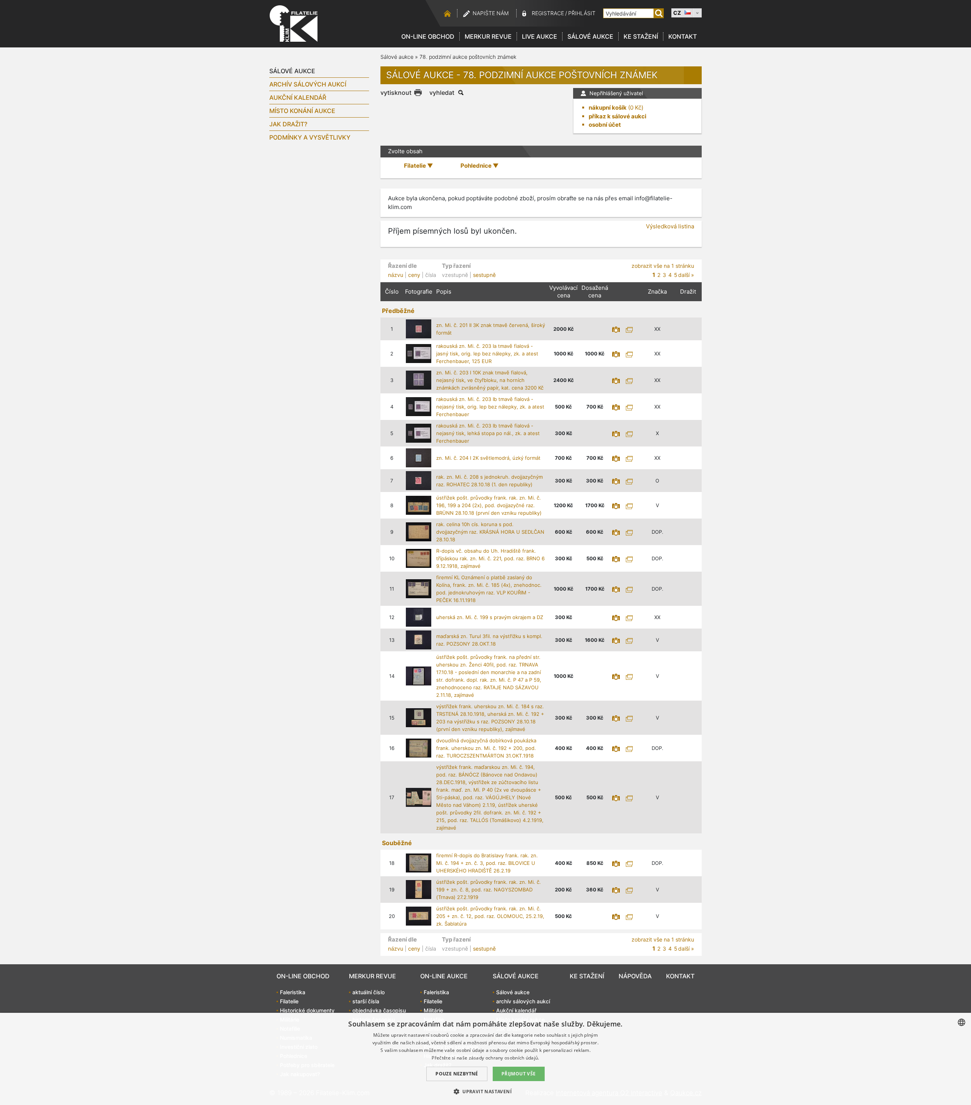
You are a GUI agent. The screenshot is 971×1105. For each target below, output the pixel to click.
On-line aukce (444, 976)
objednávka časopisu (379, 1010)
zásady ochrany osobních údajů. (504, 1058)
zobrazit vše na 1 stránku (663, 265)
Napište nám (491, 13)
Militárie (433, 1010)
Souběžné (397, 843)
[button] (485, 1091)
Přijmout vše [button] (518, 1073)
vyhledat (441, 92)
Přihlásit (581, 13)
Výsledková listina (670, 226)
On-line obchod (427, 36)
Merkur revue (488, 36)
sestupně (484, 275)
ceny (414, 275)
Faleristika (292, 992)
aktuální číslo (368, 992)
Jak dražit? (288, 124)
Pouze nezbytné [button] (456, 1073)
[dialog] (485, 1059)
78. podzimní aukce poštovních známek (468, 56)
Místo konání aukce (302, 111)
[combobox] (961, 1022)
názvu (395, 275)
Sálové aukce (590, 36)
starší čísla (365, 1001)
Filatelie (289, 1001)
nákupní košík (608, 107)
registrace (548, 13)
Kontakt (682, 36)
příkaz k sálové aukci (617, 116)
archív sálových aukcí (307, 84)
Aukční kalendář (297, 97)
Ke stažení (641, 36)
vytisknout (396, 92)
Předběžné (398, 310)
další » (686, 275)
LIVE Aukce (539, 36)
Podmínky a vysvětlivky (309, 137)
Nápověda (635, 976)
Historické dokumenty (307, 1010)
